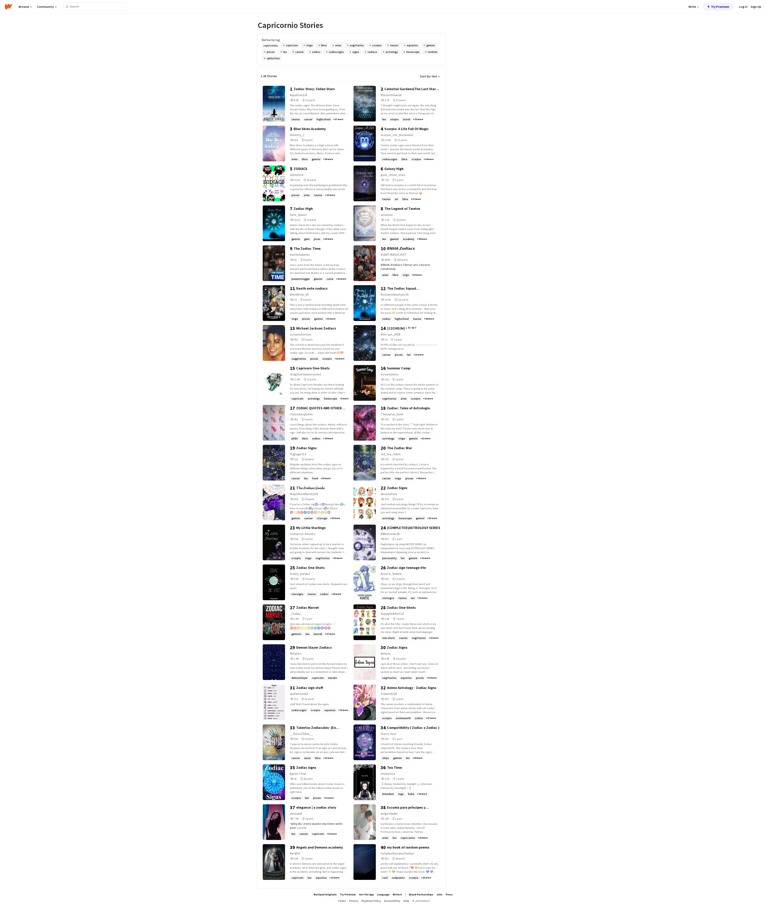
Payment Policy (371, 901)
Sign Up (756, 7)
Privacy (353, 901)
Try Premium (720, 7)
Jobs (439, 894)
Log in (743, 7)
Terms (342, 901)
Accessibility (392, 901)
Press (449, 894)
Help (406, 901)
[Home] (8, 6)
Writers (397, 894)
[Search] (67, 7)
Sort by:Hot (428, 76)
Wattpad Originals (325, 894)
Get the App (366, 894)
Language (383, 894)
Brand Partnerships (421, 894)
